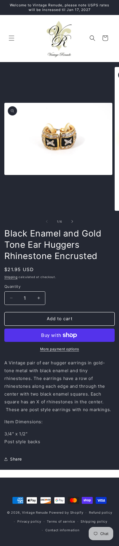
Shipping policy (94, 521)
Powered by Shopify (66, 512)
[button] (11, 38)
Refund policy (100, 512)
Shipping (11, 277)
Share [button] (16, 458)
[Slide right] (72, 221)
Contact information (62, 530)
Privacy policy (29, 521)
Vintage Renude (35, 512)
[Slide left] (46, 221)
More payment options (59, 349)
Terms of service (61, 521)
